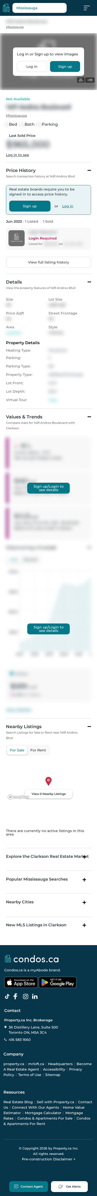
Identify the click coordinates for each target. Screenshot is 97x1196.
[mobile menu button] (89, 8)
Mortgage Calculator (43, 1113)
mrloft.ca (36, 1064)
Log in (32, 66)
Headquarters (60, 1064)
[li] (36, 996)
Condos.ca (13, 970)
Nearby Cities (20, 902)
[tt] (8, 996)
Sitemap (52, 1075)
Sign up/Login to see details (49, 488)
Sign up (65, 66)
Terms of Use (29, 1075)
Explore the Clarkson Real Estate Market (47, 856)
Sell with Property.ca (55, 1102)
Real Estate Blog (18, 1102)
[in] (27, 996)
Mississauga (15, 27)
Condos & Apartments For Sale (45, 1118)
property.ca (13, 1064)
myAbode (39, 970)
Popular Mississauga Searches (37, 879)
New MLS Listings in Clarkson (36, 925)
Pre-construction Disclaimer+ (48, 1159)
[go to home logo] (31, 958)
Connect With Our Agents (35, 1107)
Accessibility (54, 1069)
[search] (39, 8)
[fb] (17, 996)
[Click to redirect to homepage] (6, 7)
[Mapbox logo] (18, 797)
